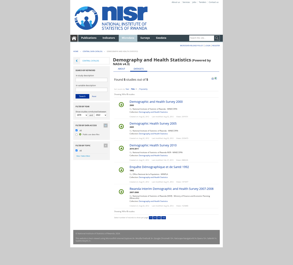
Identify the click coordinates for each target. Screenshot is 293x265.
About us (176, 2)
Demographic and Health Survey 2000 (156, 102)
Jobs (194, 2)
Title (133, 89)
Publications (88, 37)
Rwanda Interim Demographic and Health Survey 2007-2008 (171, 189)
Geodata (161, 37)
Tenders (202, 2)
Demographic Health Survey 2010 (153, 145)
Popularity (143, 89)
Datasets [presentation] (139, 68)
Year (127, 89)
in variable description (86, 85)
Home (75, 51)
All (81, 130)
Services (186, 2)
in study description (85, 75)
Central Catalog (90, 60)
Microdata (128, 37)
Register (216, 45)
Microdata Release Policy (191, 45)
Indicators (109, 37)
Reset (94, 96)
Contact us (214, 2)
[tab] (121, 68)
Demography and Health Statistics (122, 51)
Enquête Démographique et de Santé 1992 (159, 167)
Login (207, 45)
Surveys (145, 37)
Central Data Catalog (92, 51)
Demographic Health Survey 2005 (153, 123)
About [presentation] (121, 68)
